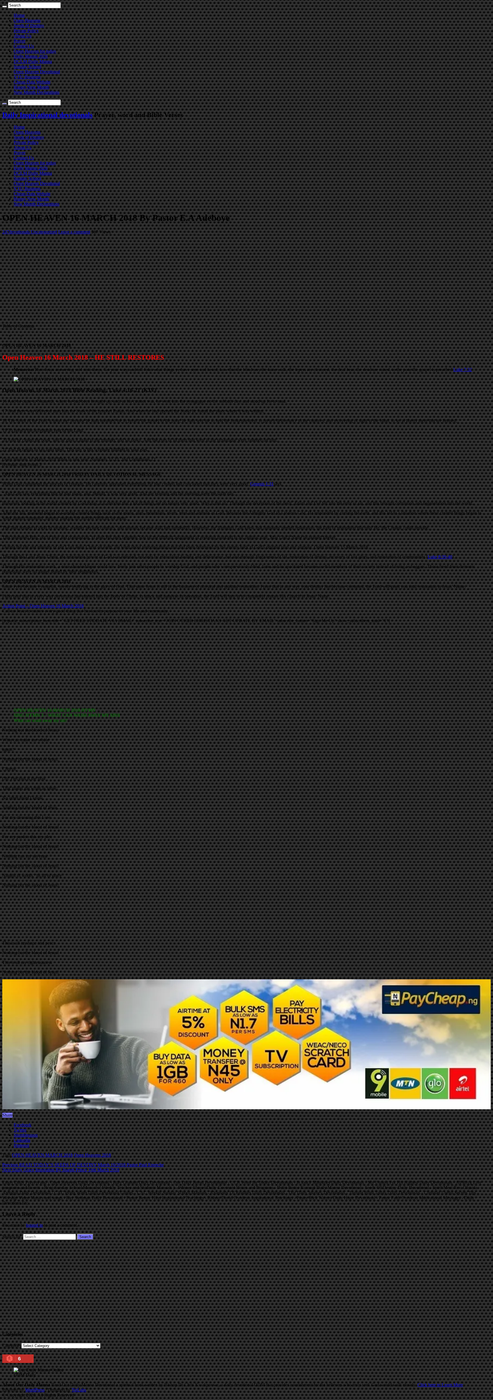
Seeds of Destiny (29, 25)
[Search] (4, 6)
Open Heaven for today (35, 51)
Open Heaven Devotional (37, 71)
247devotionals (16, 231)
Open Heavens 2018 (92, 1155)
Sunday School (27, 66)
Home (19, 15)
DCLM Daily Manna (33, 61)
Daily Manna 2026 (31, 56)
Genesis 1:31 (262, 483)
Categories (11, 1345)
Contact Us (24, 46)
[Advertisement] (173, 279)
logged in (34, 1225)
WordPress (35, 1389)
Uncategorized (44, 231)
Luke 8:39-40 (440, 556)
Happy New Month (31, 87)
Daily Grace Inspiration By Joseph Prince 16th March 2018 (60, 1169)
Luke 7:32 (462, 369)
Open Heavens (27, 20)
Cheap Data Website (32, 82)
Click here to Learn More (440, 1384)
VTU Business (27, 76)
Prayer (19, 40)
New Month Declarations (36, 92)
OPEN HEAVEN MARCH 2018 (42, 1155)
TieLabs (79, 1389)
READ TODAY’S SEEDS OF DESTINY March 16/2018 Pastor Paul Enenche (83, 1164)
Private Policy (26, 30)
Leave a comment (74, 231)
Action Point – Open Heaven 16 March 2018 (43, 605)
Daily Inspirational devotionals (47, 115)
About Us (22, 35)
